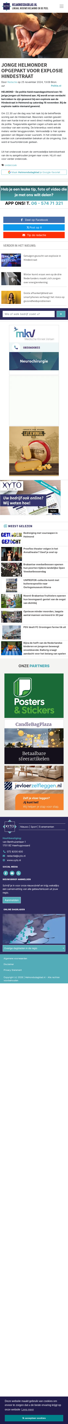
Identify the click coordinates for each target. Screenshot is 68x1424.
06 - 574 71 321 (47, 203)
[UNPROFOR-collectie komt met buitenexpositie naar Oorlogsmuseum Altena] (11, 585)
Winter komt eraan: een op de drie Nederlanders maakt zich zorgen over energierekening (43, 278)
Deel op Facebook (36, 219)
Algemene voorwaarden (15, 958)
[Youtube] (12, 873)
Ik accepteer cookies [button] (34, 1418)
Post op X (36, 227)
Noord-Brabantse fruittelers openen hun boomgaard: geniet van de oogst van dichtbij (44, 599)
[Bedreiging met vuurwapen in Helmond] (11, 538)
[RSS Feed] (19, 873)
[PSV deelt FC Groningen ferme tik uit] (11, 632)
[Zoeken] (61, 314)
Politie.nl (56, 85)
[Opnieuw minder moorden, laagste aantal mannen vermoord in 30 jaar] (11, 617)
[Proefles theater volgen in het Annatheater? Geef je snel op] (11, 554)
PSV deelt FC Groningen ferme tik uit (44, 627)
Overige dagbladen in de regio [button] (20, 948)
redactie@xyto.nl (16, 855)
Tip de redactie (36, 235)
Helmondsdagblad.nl (24, 4)
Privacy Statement (13, 970)
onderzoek (11, 165)
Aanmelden (12, 900)
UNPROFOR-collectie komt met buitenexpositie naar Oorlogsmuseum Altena (41, 584)
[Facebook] (6, 873)
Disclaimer (9, 964)
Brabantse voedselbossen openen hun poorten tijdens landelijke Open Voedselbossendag (44, 568)
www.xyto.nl (14, 860)
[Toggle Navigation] (61, 6)
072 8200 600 (15, 851)
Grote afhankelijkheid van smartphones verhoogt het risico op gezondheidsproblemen (44, 297)
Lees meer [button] (27, 1409)
